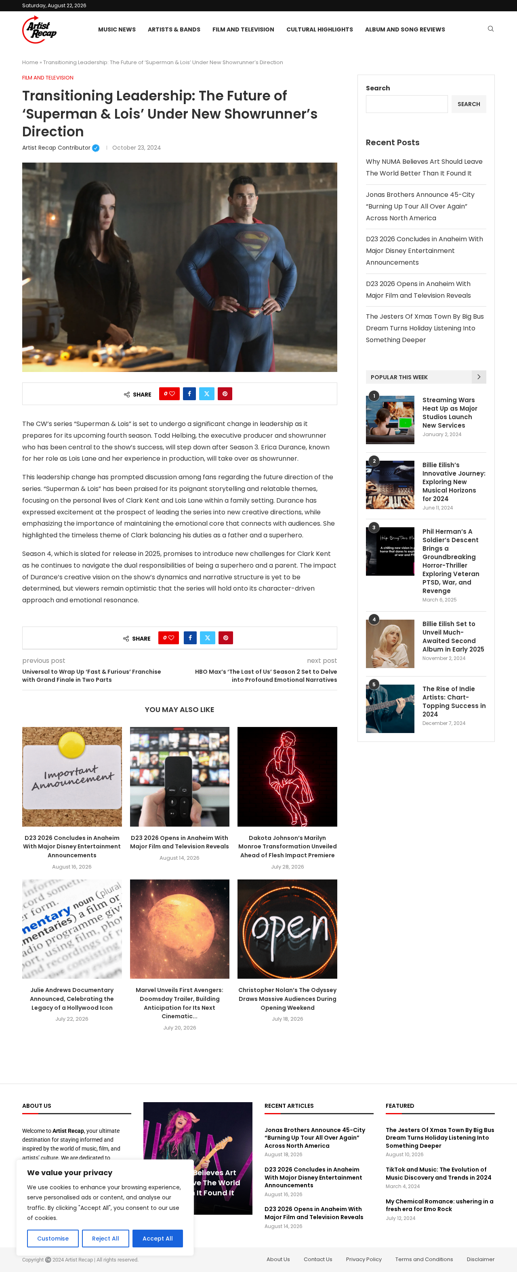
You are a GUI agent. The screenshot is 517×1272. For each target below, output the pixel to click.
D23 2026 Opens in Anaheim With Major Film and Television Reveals (179, 842)
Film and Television (243, 29)
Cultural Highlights (319, 29)
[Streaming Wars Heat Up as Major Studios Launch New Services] (390, 420)
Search (378, 88)
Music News (117, 29)
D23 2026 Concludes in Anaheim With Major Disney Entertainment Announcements (72, 846)
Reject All (105, 1238)
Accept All (158, 1238)
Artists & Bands (174, 29)
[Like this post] (172, 393)
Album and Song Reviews (405, 29)
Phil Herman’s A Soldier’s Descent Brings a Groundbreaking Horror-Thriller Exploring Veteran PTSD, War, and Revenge (450, 561)
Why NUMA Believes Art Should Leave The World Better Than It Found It (195, 1183)
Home (30, 62)
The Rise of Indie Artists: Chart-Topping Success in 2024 (454, 702)
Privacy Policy (364, 1259)
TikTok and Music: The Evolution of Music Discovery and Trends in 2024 (439, 1173)
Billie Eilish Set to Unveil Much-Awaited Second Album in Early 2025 (453, 637)
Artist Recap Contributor (61, 148)
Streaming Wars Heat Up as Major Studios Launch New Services (449, 413)
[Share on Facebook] (189, 393)
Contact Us (318, 1259)
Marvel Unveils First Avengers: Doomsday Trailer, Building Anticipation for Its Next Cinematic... (179, 1003)
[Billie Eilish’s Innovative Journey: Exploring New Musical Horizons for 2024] (390, 485)
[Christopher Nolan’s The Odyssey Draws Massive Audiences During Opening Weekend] (287, 929)
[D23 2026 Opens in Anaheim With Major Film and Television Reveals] (180, 777)
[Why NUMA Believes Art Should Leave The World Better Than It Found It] (197, 1158)
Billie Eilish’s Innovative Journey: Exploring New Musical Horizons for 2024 (453, 482)
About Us (278, 1259)
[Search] (491, 30)
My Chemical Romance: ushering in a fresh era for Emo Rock (440, 1205)
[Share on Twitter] (206, 393)
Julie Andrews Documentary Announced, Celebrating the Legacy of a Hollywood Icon (72, 998)
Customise (53, 1238)
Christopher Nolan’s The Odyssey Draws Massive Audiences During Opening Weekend (287, 998)
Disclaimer (481, 1259)
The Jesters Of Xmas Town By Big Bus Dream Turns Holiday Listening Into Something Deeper (425, 328)
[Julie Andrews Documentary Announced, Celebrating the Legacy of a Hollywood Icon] (72, 929)
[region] (105, 1207)
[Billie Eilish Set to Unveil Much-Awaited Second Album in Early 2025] (390, 644)
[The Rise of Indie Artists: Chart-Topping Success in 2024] (390, 709)
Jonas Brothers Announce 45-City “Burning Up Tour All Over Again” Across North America (420, 206)
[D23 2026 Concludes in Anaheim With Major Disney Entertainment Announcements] (72, 777)
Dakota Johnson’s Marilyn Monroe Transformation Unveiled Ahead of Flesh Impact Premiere (287, 846)
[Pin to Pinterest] (225, 393)
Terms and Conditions (424, 1259)
